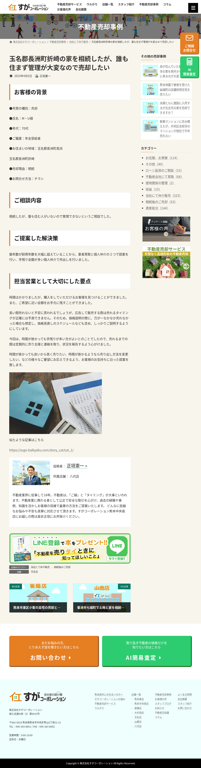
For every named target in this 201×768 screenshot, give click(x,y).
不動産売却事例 (163, 694)
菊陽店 (138, 708)
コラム (158, 717)
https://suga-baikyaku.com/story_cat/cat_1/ (41, 450)
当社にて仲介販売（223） (164, 195)
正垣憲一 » (77, 465)
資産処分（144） (158, 208)
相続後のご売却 (62, 567)
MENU (193, 8)
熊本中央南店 (141, 703)
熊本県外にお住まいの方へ (109, 694)
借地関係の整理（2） (161, 182)
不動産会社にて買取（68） (165, 176)
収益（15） (154, 189)
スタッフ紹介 (185, 703)
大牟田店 (139, 712)
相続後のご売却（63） (161, 201)
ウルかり (99, 708)
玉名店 (34, 571)
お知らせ (159, 708)
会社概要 (182, 699)
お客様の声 (161, 699)
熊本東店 (139, 699)
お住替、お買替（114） (162, 157)
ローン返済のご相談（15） (165, 170)
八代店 (138, 726)
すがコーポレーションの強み (110, 699)
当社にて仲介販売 (40, 567)
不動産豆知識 (162, 712)
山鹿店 (138, 721)
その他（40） (155, 164)
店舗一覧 (136, 694)
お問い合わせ (185, 708)
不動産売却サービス (105, 703)
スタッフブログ (163, 703)
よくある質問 (185, 694)
